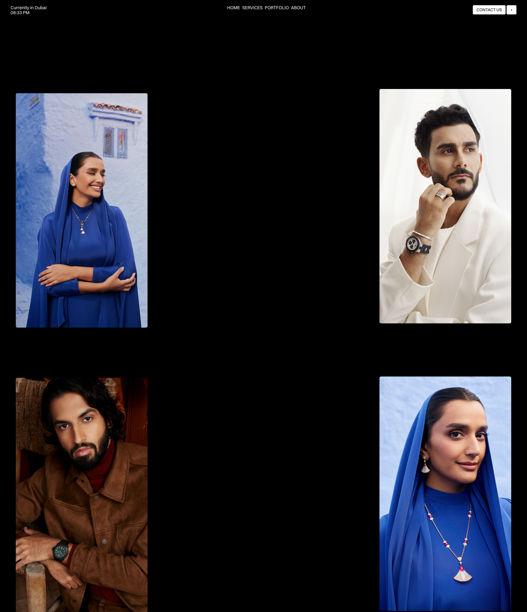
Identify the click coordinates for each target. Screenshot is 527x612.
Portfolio (277, 7)
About (298, 7)
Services (252, 7)
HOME (233, 7)
